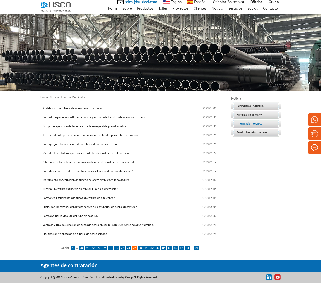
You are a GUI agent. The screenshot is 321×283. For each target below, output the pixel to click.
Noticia (217, 9)
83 (157, 248)
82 (152, 248)
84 (163, 248)
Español (200, 2)
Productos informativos (252, 132)
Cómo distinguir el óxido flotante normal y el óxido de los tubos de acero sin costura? (94, 117)
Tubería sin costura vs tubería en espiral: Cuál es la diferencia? (80, 189)
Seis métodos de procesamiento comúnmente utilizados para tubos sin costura (90, 135)
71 (87, 248)
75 (110, 248)
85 (169, 248)
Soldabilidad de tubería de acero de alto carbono (72, 108)
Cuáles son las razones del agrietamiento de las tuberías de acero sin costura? (90, 207)
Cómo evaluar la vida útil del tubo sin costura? (70, 216)
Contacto (270, 9)
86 (175, 248)
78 (128, 248)
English (176, 2)
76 (116, 248)
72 (93, 248)
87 (181, 248)
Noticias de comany (249, 115)
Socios (253, 9)
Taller (163, 9)
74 (104, 248)
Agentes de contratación (69, 266)
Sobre (127, 9)
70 (81, 248)
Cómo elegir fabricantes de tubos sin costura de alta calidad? (79, 198)
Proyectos (180, 9)
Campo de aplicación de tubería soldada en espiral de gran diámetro (84, 126)
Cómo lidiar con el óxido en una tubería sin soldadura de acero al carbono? (88, 171)
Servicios (235, 9)
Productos (145, 9)
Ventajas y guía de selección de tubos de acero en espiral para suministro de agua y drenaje (98, 225)
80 (140, 248)
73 (98, 248)
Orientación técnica (228, 2)
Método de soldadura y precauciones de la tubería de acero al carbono (86, 153)
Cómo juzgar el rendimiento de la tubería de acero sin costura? (81, 144)
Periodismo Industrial (250, 106)
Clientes (200, 9)
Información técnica (249, 123)
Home (112, 9)
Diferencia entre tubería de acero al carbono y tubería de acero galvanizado (89, 162)
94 (196, 248)
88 (187, 248)
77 (122, 248)
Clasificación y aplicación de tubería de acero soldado (75, 234)
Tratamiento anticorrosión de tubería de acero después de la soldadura (86, 180)
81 (146, 248)
